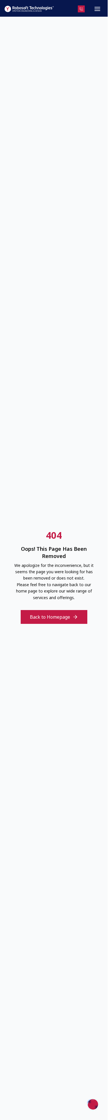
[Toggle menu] (97, 9)
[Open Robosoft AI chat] (93, 1104)
